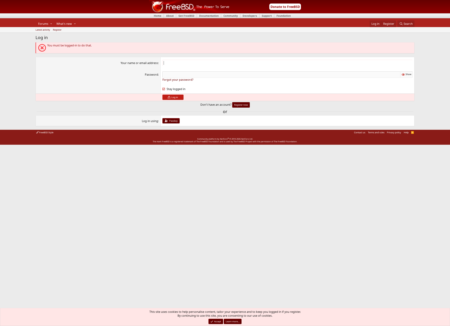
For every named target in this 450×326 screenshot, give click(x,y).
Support (267, 15)
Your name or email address (139, 63)
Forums (43, 24)
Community (230, 15)
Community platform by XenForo (225, 139)
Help (406, 132)
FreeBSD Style (45, 132)
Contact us (359, 132)
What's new (64, 24)
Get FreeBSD (186, 15)
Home (157, 15)
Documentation (209, 15)
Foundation (284, 15)
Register (57, 29)
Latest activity (43, 29)
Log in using (150, 121)
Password (151, 74)
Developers (250, 15)
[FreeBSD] (189, 12)
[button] (51, 23)
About (170, 15)
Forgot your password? (177, 80)
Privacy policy (394, 132)
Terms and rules (376, 132)
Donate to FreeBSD (285, 7)
